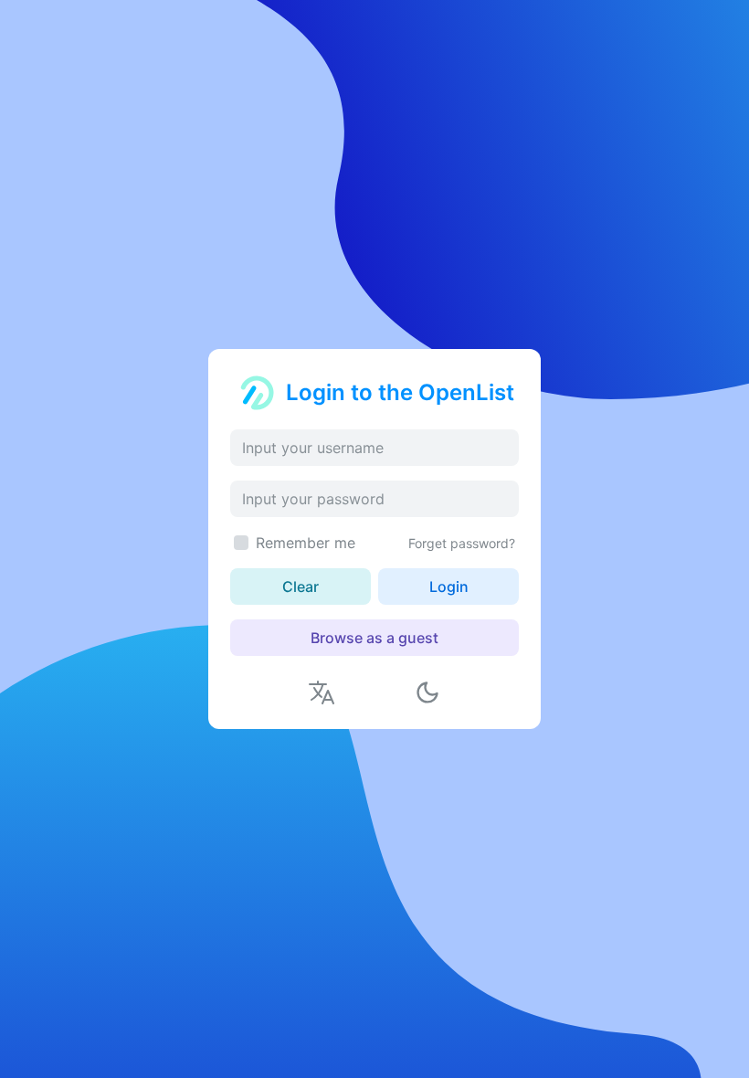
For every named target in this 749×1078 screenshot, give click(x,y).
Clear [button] (300, 586)
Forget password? (461, 543)
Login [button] (449, 586)
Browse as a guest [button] (374, 638)
